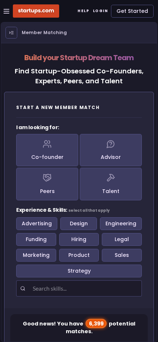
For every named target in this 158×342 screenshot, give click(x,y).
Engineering (120, 223)
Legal (122, 239)
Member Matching (44, 32)
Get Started (132, 11)
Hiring (78, 239)
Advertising (37, 223)
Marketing (36, 255)
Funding (36, 239)
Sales (122, 255)
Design (79, 223)
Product (79, 255)
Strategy (79, 270)
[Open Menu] (11, 33)
